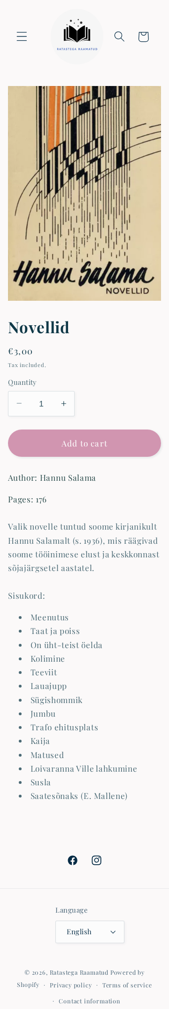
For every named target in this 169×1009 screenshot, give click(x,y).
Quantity (22, 382)
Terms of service (127, 985)
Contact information (89, 1001)
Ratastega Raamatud (79, 972)
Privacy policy (71, 985)
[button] (22, 37)
